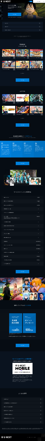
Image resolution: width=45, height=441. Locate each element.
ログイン (31, 1)
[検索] (28, 1)
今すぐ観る (38, 1)
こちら (20, 17)
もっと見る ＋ (22, 73)
